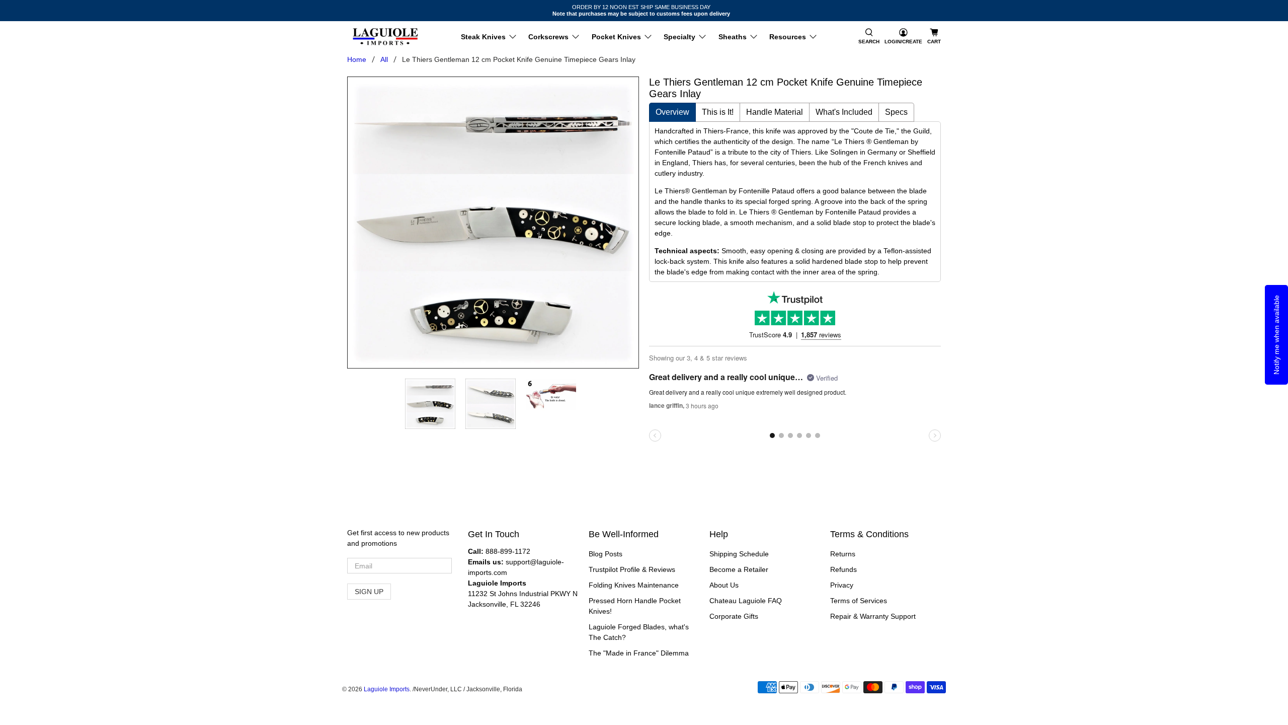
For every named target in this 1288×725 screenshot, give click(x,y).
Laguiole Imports (387, 689)
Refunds (843, 569)
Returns (842, 554)
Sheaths (732, 37)
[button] (869, 36)
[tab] (672, 112)
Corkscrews (548, 37)
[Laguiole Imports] (385, 36)
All (384, 59)
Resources (787, 37)
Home (356, 59)
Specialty (679, 37)
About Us (724, 585)
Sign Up (369, 592)
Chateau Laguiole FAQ (745, 601)
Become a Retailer (738, 569)
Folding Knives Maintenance (634, 585)
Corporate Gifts (733, 616)
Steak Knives (483, 37)
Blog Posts (605, 554)
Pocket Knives (616, 37)
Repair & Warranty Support (873, 616)
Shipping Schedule (739, 554)
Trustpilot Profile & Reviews (632, 569)
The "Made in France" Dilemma (639, 653)
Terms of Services (858, 601)
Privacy (841, 585)
